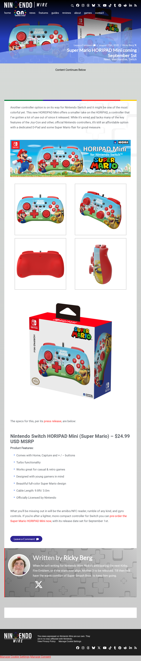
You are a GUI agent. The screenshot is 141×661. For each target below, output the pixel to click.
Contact (99, 12)
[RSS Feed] (135, 5)
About (77, 12)
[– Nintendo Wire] (25, 5)
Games (88, 12)
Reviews (66, 12)
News (32, 12)
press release (52, 421)
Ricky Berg (128, 45)
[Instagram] (83, 5)
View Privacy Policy (46, 641)
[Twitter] (99, 5)
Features (43, 12)
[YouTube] (104, 5)
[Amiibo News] (20, 13)
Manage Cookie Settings (70, 641)
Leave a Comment (83, 45)
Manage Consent (40, 656)
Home (7, 12)
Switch (132, 59)
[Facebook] (77, 5)
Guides (55, 12)
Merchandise (119, 59)
